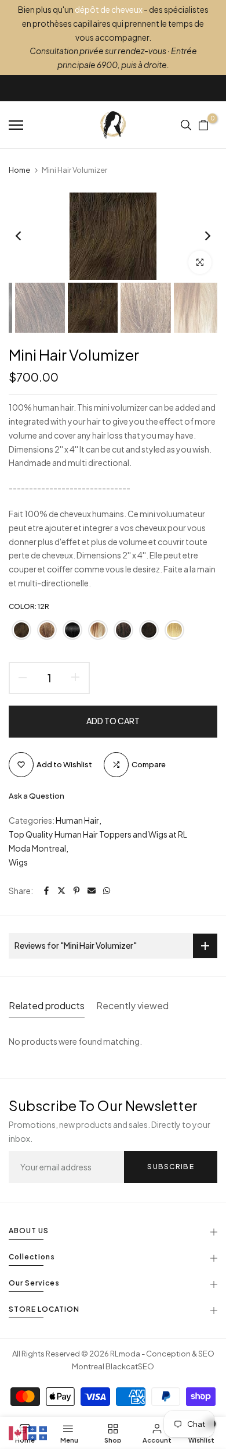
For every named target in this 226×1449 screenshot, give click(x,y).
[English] (18, 1432)
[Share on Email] (91, 890)
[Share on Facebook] (46, 890)
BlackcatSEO (129, 1366)
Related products (47, 1005)
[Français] (38, 1432)
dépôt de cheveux (109, 9)
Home (19, 170)
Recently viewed (132, 1005)
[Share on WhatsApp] (106, 890)
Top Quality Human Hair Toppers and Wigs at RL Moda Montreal (98, 841)
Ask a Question (36, 795)
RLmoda (125, 1353)
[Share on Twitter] (61, 890)
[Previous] (26, 236)
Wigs (18, 862)
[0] (203, 125)
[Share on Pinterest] (76, 890)
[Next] (200, 236)
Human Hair (77, 820)
